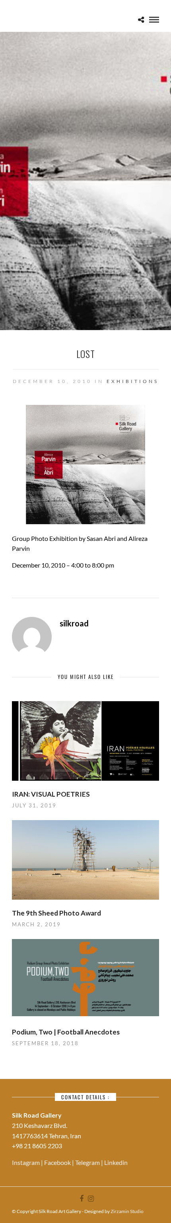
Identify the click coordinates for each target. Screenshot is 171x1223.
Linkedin (116, 1162)
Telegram (88, 1162)
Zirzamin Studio (127, 1211)
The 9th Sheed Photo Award (56, 913)
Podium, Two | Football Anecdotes (66, 1032)
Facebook (58, 1162)
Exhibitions (133, 381)
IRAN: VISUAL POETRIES (51, 794)
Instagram (26, 1162)
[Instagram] (90, 1199)
